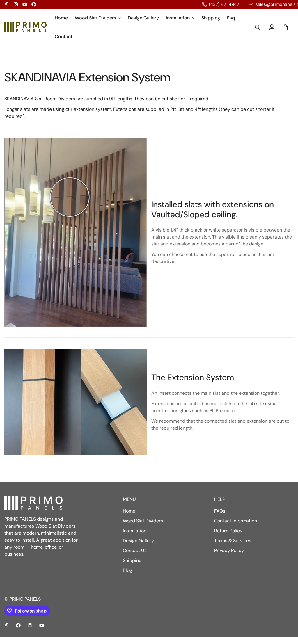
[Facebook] (33, 4)
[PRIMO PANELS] (25, 27)
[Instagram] (15, 4)
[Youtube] (24, 4)
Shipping (210, 18)
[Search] (257, 27)
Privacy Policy (229, 550)
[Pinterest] (6, 4)
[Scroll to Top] (286, 605)
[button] (285, 27)
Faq (231, 18)
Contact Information (235, 521)
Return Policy (228, 531)
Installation (178, 18)
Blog (127, 570)
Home (61, 18)
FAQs (219, 511)
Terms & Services (232, 541)
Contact (63, 36)
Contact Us (135, 550)
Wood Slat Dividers (95, 18)
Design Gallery (143, 18)
